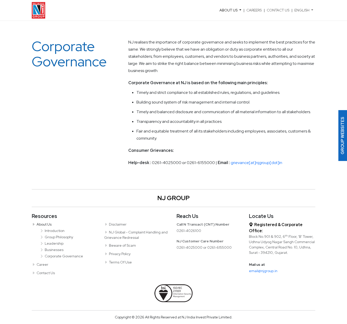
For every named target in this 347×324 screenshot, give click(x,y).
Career (42, 264)
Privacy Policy (120, 254)
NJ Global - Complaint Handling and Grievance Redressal (136, 235)
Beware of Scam (122, 245)
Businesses (54, 249)
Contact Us (278, 10)
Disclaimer (118, 224)
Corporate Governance (64, 256)
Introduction (55, 230)
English (301, 10)
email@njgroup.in (263, 271)
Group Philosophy (59, 237)
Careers (254, 10)
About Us (228, 10)
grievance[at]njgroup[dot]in (256, 162)
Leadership (54, 243)
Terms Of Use (120, 262)
